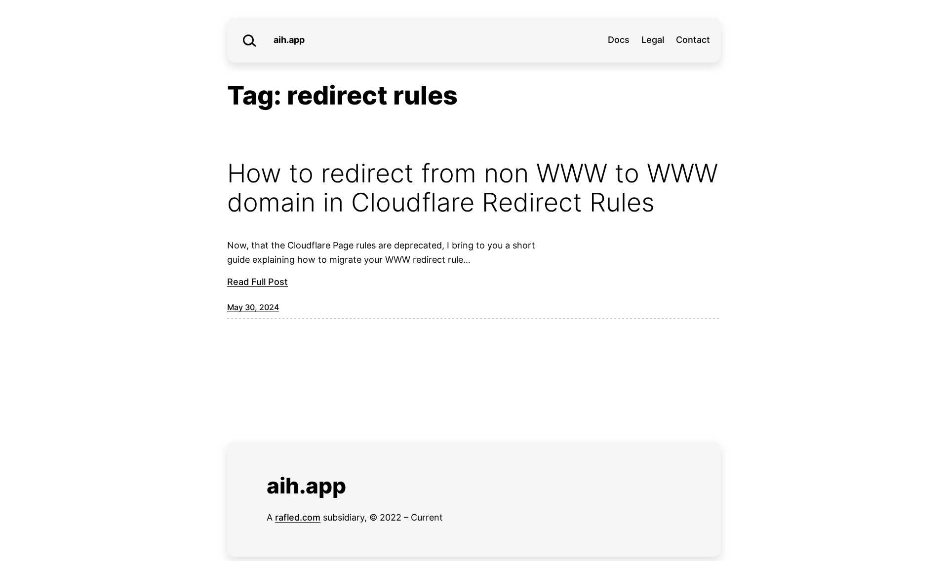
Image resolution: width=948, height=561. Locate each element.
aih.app (289, 40)
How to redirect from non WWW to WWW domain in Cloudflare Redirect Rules (472, 188)
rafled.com (297, 517)
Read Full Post (257, 282)
